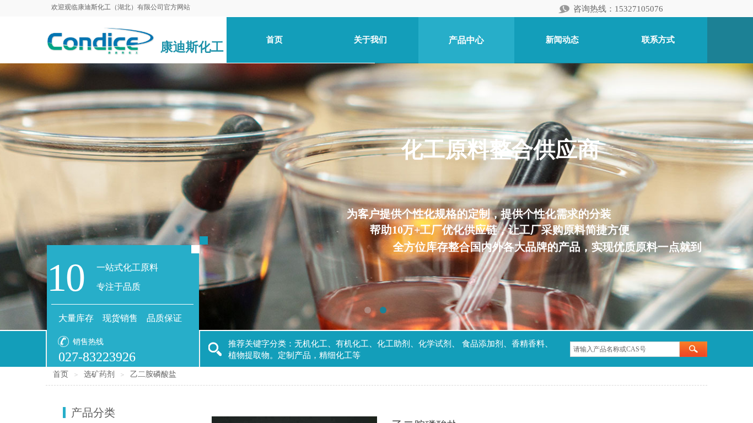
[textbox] (625, 349)
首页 (60, 374)
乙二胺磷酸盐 (153, 374)
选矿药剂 (99, 374)
